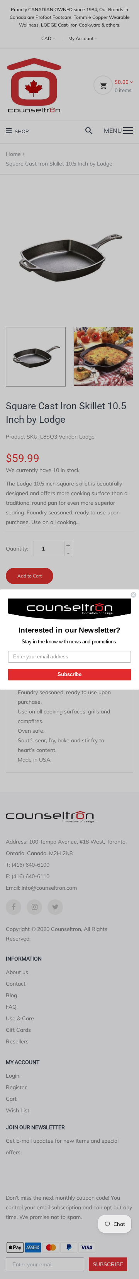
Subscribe (69, 674)
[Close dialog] (134, 595)
